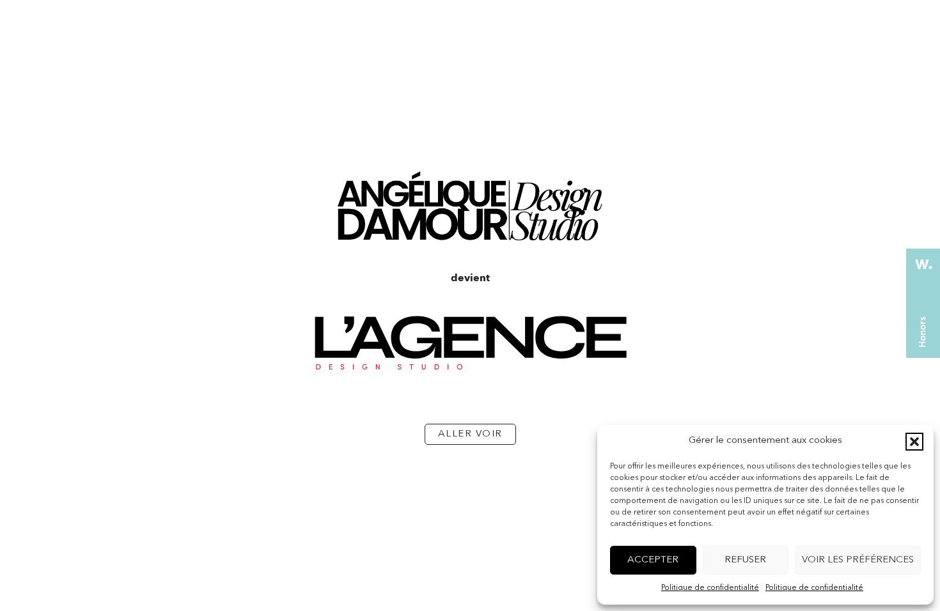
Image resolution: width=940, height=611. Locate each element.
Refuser (745, 560)
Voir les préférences (858, 560)
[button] (914, 441)
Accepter (652, 560)
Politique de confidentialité (710, 588)
